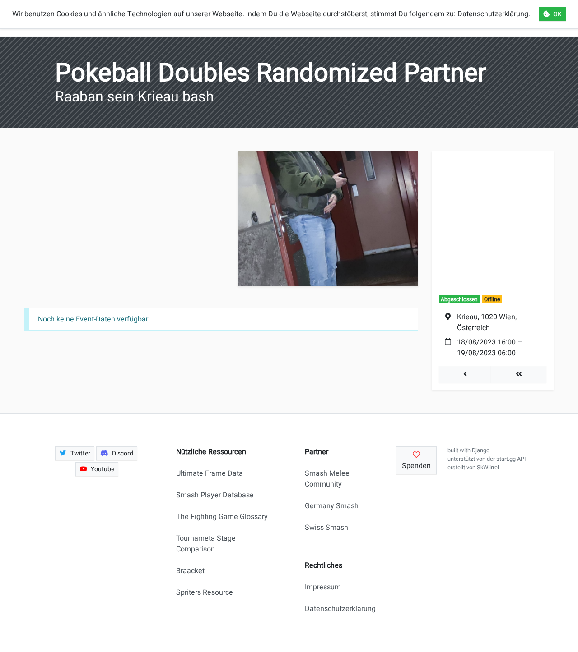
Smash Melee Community (327, 479)
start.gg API (511, 459)
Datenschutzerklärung (336, 608)
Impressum (323, 587)
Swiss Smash (326, 527)
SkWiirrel (488, 468)
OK (557, 14)
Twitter (80, 453)
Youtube (102, 469)
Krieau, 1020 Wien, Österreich (487, 322)
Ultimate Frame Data (209, 473)
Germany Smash (332, 505)
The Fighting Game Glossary (222, 516)
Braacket (190, 570)
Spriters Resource (204, 592)
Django (480, 450)
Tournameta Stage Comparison (206, 544)
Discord (122, 453)
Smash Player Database (215, 495)
